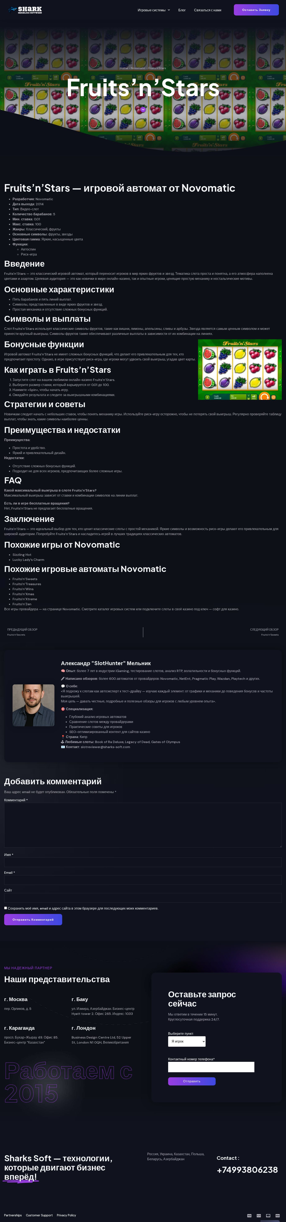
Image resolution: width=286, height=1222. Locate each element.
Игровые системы (152, 10)
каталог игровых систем (116, 609)
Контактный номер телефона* (191, 1059)
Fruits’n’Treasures (27, 584)
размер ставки (40, 385)
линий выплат (60, 299)
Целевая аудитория (50, 278)
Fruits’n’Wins (23, 589)
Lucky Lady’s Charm (28, 559)
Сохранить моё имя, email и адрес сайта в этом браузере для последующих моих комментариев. (83, 908)
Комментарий (16, 800)
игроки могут (119, 359)
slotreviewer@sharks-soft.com (105, 747)
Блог (182, 10)
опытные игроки (152, 278)
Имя (8, 855)
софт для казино (225, 609)
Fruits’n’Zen (22, 604)
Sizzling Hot (22, 554)
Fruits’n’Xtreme (25, 599)
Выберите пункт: (181, 1033)
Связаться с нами (207, 10)
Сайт (8, 890)
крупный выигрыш (33, 334)
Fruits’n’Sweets (25, 579)
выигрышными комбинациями (90, 395)
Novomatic (138, 68)
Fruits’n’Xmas (23, 594)
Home (124, 68)
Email (9, 872)
